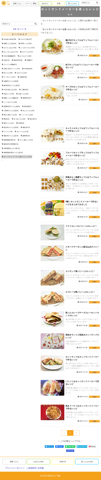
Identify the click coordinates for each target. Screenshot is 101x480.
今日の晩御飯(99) (9, 56)
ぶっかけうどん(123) (27, 48)
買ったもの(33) (87, 461)
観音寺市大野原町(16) (11, 144)
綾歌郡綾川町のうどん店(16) (13, 152)
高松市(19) (26, 127)
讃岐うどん (17, 3)
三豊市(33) (24, 90)
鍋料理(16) (26, 136)
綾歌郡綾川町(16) (9, 140)
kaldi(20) (21, 123)
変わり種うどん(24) (10, 115)
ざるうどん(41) (22, 73)
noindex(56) (28, 69)
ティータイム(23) (27, 115)
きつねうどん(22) (19, 119)
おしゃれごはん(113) (11, 52)
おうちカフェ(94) (25, 56)
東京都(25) (27, 106)
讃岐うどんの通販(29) (11, 98)
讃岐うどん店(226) (10, 43)
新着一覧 (16, 29)
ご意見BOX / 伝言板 (35, 468)
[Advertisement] (70, 114)
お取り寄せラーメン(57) (12, 69)
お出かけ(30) (38, 461)
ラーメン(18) (8, 131)
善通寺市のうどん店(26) (12, 106)
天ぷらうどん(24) (28, 111)
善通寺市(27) (27, 98)
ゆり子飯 (8, 3)
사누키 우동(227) (26, 39)
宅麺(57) (29, 60)
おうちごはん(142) (10, 48)
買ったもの (72, 3)
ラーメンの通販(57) (10, 64)
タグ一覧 (23, 29)
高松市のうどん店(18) (11, 136)
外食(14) (62, 461)
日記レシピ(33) (9, 94)
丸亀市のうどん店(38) (11, 81)
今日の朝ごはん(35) (10, 90)
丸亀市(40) (23, 77)
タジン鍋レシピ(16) (26, 140)
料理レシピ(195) (26, 43)
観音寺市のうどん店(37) (12, 85)
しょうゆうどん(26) (10, 102)
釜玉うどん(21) (9, 123)
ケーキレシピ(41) (9, 77)
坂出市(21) (33, 119)
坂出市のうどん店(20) (11, 127)
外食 (58, 3)
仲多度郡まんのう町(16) (12, 148)
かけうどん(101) (27, 52)
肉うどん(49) (8, 73)
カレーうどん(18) (22, 131)
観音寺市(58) (18, 60)
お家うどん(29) (23, 94)
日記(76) (6, 60)
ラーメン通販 (31, 3)
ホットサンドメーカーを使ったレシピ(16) (18, 157)
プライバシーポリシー (15, 468)
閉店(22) (6, 119)
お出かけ (45, 3)
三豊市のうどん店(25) (11, 111)
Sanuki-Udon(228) (10, 39)
